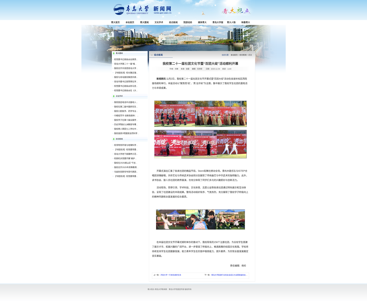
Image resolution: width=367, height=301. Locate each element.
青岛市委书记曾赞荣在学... (126, 81)
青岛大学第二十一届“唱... (125, 64)
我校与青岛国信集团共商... (126, 77)
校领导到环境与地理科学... (126, 145)
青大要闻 (144, 22)
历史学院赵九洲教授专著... (126, 124)
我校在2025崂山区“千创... (125, 163)
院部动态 (188, 22)
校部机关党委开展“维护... (125, 158)
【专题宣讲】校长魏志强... (126, 73)
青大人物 (231, 22)
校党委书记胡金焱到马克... (126, 86)
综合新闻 (173, 22)
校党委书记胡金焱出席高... (126, 59)
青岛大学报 (217, 22)
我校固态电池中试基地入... (126, 102)
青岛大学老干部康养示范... (126, 154)
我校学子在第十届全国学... (126, 120)
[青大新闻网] (144, 14)
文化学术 (159, 22)
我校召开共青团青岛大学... (126, 68)
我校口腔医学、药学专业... (126, 111)
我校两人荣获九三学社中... (126, 129)
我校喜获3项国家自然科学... (126, 133)
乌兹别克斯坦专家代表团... (126, 172)
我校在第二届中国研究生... (126, 106)
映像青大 (245, 22)
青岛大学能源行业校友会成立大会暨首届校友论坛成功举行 (233, 275)
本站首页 (130, 22)
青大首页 (115, 22)
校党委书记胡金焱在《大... (126, 90)
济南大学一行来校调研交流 (170, 275)
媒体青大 (202, 22)
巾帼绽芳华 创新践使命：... (126, 115)
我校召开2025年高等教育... (126, 167)
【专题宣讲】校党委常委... (126, 149)
